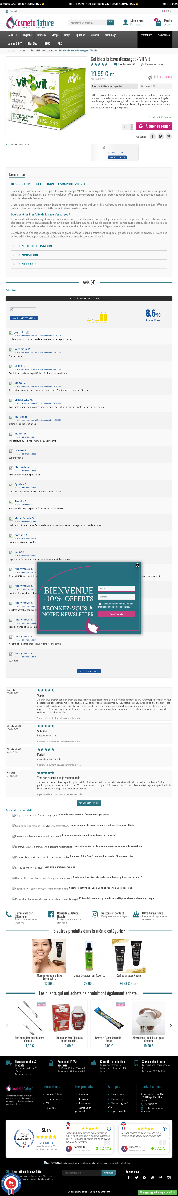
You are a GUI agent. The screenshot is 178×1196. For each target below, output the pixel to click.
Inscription (109, 1172)
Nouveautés (164, 35)
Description (17, 174)
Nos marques (84, 1103)
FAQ (48, 1103)
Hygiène (27, 35)
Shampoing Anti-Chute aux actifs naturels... (69, 1039)
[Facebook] (152, 136)
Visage (55, 35)
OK (110, 22)
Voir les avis (117, 157)
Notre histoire (117, 1094)
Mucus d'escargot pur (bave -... (89, 975)
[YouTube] (152, 1177)
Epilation (80, 35)
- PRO (59, 43)
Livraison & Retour (54, 1094)
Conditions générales (120, 1098)
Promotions (146, 35)
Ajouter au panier (158, 126)
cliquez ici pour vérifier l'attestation (115, 1162)
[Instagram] (169, 1177)
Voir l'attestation (24, 318)
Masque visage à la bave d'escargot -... (49, 977)
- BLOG (46, 43)
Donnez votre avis (155, 64)
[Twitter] (161, 136)
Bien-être (32, 43)
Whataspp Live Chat (164, 1192)
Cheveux (41, 35)
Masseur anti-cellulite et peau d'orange (148, 1039)
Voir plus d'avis (89, 671)
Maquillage (110, 35)
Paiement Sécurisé (54, 1098)
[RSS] (144, 1177)
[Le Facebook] (129, 1177)
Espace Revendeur (119, 1111)
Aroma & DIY (15, 43)
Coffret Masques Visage (128, 975)
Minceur (95, 35)
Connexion (136, 24)
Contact (13, 11)
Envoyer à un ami (18, 144)
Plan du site (51, 1107)
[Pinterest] (169, 136)
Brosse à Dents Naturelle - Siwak (109, 1039)
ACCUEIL (13, 35)
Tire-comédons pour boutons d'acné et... (29, 1039)
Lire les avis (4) (126, 64)
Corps (67, 35)
